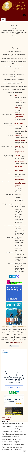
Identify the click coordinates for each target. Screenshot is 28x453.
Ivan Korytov (18, 182)
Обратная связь (14, 345)
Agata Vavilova (19, 146)
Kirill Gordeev (18, 95)
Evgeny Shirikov (19, 179)
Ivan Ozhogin (18, 100)
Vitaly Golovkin (19, 170)
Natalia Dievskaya (19, 114)
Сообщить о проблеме (14, 387)
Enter (24, 13)
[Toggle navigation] (3, 19)
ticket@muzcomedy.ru (16, 342)
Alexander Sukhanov (20, 178)
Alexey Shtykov (19, 107)
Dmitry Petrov (18, 186)
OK (24, 451)
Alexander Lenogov (20, 140)
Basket (20, 13)
